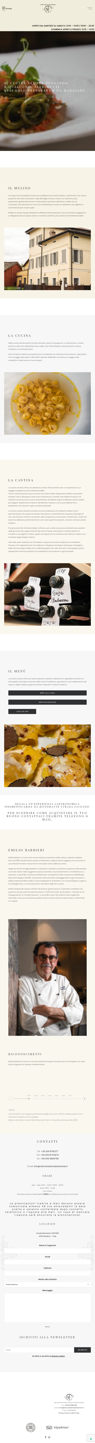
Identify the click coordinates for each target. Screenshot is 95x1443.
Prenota (9, 9)
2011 (70, 1096)
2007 (63, 1096)
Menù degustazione (47, 702)
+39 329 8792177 (49, 1151)
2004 (43, 1096)
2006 (57, 1096)
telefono (74, 816)
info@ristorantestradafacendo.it (51, 1166)
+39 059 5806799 (49, 1158)
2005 (50, 1096)
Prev (8, 1099)
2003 (36, 1096)
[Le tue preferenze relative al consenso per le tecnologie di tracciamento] (91, 1439)
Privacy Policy (64, 1413)
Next (86, 1098)
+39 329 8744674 (49, 1154)
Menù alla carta (47, 693)
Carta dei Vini (22, 711)
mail (47, 819)
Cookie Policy (74, 1413)
